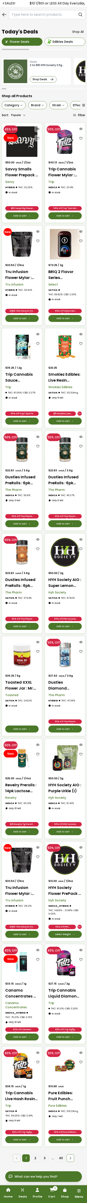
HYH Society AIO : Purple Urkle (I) (64, 787)
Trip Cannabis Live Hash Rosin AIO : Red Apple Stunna (20, 1096)
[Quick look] (37, 129)
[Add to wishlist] (37, 138)
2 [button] (35, 1158)
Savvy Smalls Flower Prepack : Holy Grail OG (20, 172)
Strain (56, 105)
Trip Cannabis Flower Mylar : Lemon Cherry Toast (62, 172)
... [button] (53, 1158)
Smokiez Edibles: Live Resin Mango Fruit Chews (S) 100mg (64, 377)
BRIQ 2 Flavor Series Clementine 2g (62, 275)
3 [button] (45, 1158)
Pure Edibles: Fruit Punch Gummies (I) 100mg (60, 1096)
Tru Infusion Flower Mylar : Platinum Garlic (20, 275)
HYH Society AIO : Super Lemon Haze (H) (64, 583)
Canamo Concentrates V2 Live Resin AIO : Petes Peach (21, 993)
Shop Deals (40, 79)
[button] (70, 1158)
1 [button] (26, 1158)
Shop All (78, 32)
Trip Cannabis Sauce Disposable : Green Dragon (19, 377)
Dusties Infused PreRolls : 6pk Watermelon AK (20, 583)
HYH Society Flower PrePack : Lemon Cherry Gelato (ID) (63, 891)
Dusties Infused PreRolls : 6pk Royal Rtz (20, 480)
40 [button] (61, 1158)
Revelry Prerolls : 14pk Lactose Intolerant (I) (20, 788)
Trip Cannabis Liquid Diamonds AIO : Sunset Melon (65, 993)
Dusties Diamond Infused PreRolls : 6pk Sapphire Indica (64, 685)
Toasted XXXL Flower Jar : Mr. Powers (19, 685)
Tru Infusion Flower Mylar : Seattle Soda (18, 891)
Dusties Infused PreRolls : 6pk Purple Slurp (63, 480)
